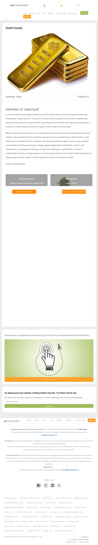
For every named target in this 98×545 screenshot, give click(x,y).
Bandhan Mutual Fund (80, 498)
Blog (38, 13)
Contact (51, 13)
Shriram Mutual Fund (23, 526)
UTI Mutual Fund (47, 531)
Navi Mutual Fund (46, 517)
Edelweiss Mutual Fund (65, 503)
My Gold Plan (71, 183)
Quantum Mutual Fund (57, 521)
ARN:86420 (84, 537)
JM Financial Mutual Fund (24, 512)
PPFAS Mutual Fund (27, 521)
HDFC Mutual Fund (31, 507)
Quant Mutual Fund (41, 521)
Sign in (84, 13)
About (32, 13)
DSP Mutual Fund (51, 503)
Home (25, 13)
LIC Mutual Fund (54, 512)
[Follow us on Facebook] (38, 485)
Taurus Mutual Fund (70, 526)
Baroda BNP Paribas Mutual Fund (13, 503)
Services (59, 420)
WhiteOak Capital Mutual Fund (64, 531)
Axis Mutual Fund (47, 498)
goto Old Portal (73, 13)
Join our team (61, 13)
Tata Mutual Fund (55, 526)
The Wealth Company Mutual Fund (14, 531)
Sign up (27, 17)
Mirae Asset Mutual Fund (11, 517)
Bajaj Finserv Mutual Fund (63, 498)
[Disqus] (49, 225)
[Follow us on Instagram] (45, 485)
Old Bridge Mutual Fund (80, 517)
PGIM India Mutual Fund (11, 521)
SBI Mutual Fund (9, 526)
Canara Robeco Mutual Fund (34, 503)
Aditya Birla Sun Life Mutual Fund (29, 498)
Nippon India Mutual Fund (62, 517)
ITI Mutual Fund (9, 512)
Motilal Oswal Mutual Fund (30, 517)
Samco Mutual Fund (73, 521)
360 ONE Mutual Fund (10, 498)
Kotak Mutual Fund (41, 512)
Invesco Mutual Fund (80, 507)
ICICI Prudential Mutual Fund (62, 507)
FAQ (44, 13)
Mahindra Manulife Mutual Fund (72, 512)
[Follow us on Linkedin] (52, 485)
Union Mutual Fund (33, 531)
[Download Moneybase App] (59, 485)
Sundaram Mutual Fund (40, 526)
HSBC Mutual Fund (45, 507)
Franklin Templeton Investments (13, 507)
